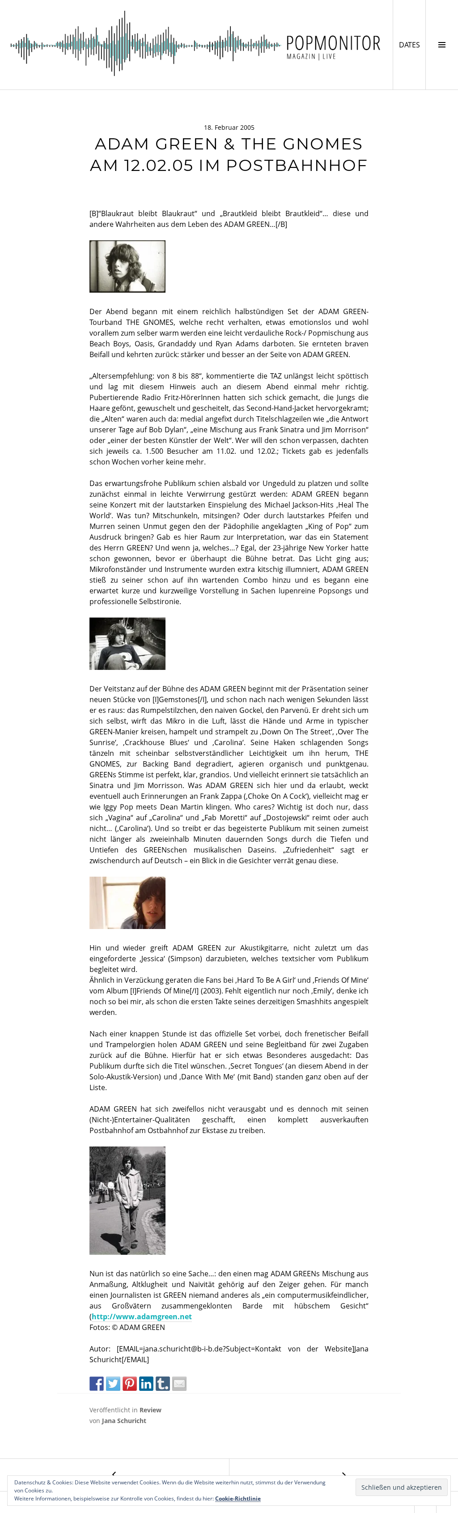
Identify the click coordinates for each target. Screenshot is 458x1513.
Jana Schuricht (124, 1420)
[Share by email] (179, 1384)
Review (150, 1410)
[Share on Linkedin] (146, 1384)
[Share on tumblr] (163, 1384)
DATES (412, 44)
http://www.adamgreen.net (142, 1316)
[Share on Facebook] (96, 1384)
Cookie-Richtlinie (238, 1498)
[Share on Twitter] (113, 1384)
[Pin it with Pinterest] (130, 1384)
